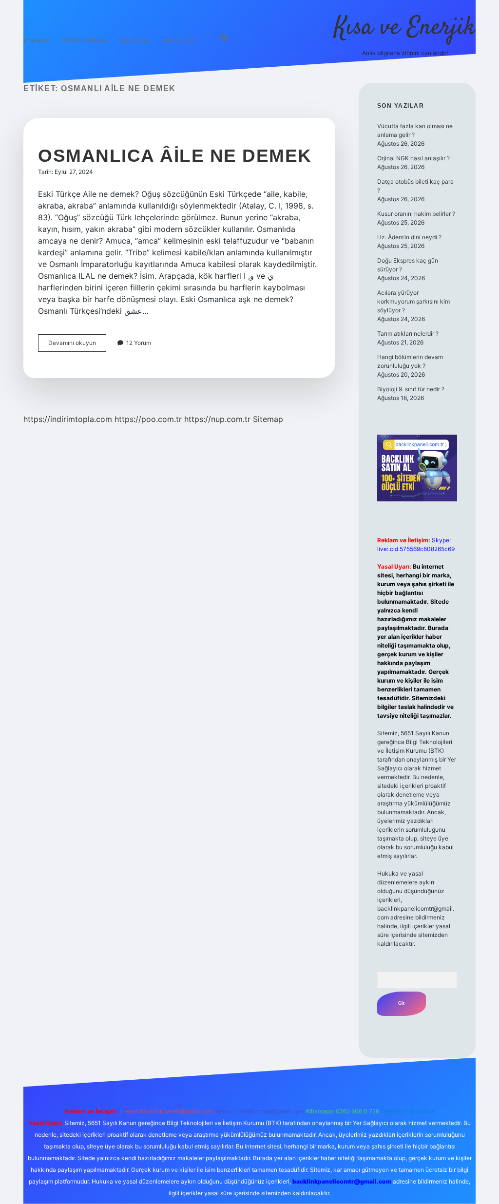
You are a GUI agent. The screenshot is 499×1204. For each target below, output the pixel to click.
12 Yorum (138, 342)
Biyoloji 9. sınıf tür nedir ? (410, 389)
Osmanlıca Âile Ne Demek (175, 156)
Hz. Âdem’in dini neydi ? (409, 237)
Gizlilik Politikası (83, 40)
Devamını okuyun (77, 345)
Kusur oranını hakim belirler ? (416, 213)
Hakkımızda (177, 40)
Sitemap (268, 419)
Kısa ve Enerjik (405, 28)
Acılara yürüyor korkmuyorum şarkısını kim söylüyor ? (413, 301)
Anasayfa (36, 40)
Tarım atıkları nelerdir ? (408, 333)
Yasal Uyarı (133, 40)
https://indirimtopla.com (67, 419)
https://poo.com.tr (148, 419)
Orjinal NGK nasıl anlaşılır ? (413, 158)
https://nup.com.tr (217, 419)
